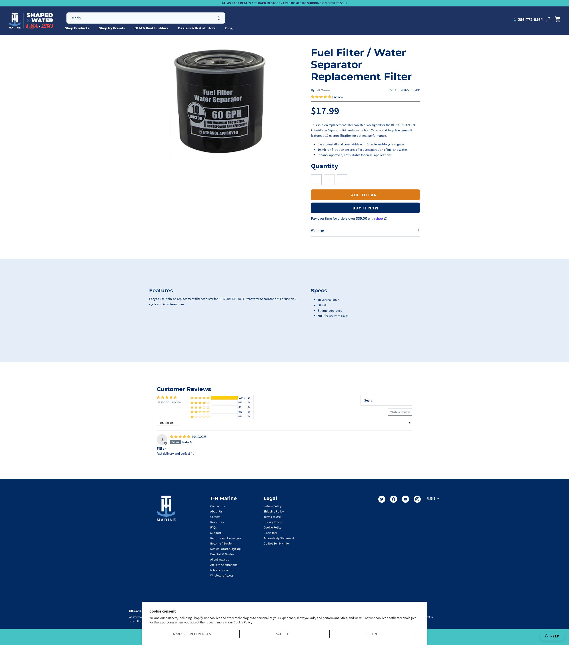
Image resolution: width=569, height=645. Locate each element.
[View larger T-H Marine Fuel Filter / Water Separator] (219, 102)
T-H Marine (322, 90)
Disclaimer (270, 533)
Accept (282, 634)
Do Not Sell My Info (276, 543)
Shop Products (77, 28)
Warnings (317, 230)
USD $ (431, 498)
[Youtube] (405, 499)
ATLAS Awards (219, 559)
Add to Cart (365, 194)
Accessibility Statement (279, 538)
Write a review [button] (400, 412)
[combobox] (145, 18)
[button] (321, 97)
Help (554, 636)
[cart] (557, 19)
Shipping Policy (274, 511)
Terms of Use (272, 517)
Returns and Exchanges (225, 538)
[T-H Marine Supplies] (31, 21)
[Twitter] (381, 499)
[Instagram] (417, 499)
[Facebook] (393, 499)
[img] (180, 436)
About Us (216, 511)
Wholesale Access (221, 575)
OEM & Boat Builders (151, 28)
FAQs (213, 527)
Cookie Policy (243, 622)
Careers (215, 517)
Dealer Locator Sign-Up (225, 549)
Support (215, 533)
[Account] (548, 19)
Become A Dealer (221, 543)
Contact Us (217, 506)
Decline (372, 634)
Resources (217, 522)
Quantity (324, 165)
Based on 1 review (169, 402)
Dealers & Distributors (197, 28)
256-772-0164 (530, 19)
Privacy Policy (273, 522)
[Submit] (218, 17)
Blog (228, 28)
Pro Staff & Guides (222, 554)
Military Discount (221, 570)
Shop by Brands (112, 28)
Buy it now (365, 208)
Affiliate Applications (223, 565)
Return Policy (272, 506)
